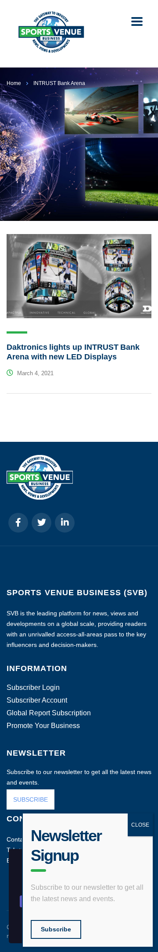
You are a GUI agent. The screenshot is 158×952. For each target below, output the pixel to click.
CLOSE (140, 825)
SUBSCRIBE (30, 799)
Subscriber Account (37, 700)
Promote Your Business (43, 725)
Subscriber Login (33, 687)
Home (14, 83)
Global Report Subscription (49, 713)
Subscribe (56, 929)
